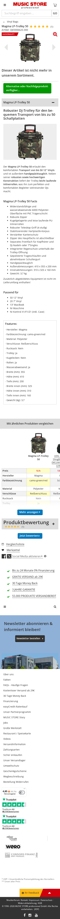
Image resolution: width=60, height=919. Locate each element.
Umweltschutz (11, 765)
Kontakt (24, 900)
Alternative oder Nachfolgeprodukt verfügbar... (27, 88)
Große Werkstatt (12, 728)
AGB (40, 903)
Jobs (5, 722)
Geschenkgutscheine (14, 771)
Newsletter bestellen (28, 638)
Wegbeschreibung (13, 776)
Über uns (8, 674)
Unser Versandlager (14, 760)
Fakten (7, 679)
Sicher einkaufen (12, 755)
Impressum (34, 900)
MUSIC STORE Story (14, 717)
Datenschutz (46, 900)
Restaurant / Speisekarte (17, 733)
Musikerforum (13, 900)
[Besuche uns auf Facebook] (24, 915)
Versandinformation (14, 744)
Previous (6, 47)
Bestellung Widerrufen (16, 781)
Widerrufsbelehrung (27, 903)
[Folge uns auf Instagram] (30, 915)
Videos (7, 738)
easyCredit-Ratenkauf (15, 706)
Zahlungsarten (11, 749)
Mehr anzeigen (28, 512)
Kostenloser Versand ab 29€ (18, 690)
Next (53, 47)
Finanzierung (10, 701)
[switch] (22, 792)
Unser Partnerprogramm (17, 712)
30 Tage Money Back (14, 695)
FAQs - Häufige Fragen (15, 685)
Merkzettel (13, 550)
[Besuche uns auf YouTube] (36, 915)
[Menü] (24, 789)
